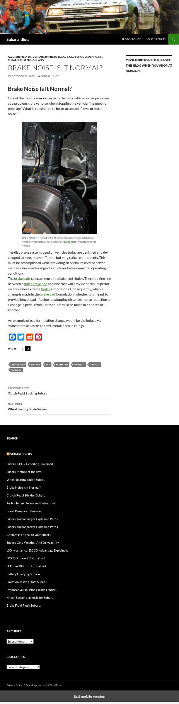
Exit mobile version (89, 696)
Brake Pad (18, 364)
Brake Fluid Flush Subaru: (24, 605)
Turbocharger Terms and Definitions (31, 503)
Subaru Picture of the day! (24, 472)
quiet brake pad (35, 284)
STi (100, 56)
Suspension (28, 60)
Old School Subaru (83, 56)
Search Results (155, 39)
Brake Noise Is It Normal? (24, 487)
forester (62, 364)
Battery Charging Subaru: (24, 574)
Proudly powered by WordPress (44, 685)
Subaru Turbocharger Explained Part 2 (32, 519)
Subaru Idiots (18, 39)
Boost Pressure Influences (24, 511)
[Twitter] (21, 337)
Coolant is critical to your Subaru (29, 534)
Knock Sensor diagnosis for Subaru (30, 597)
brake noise (70, 241)
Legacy (63, 56)
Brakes (35, 364)
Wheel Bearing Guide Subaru (27, 406)
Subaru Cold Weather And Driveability (33, 542)
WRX (41, 60)
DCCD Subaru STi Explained (26, 558)
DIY (48, 364)
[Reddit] (29, 337)
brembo (21, 56)
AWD (11, 56)
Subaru (13, 60)
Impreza (51, 56)
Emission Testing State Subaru (27, 582)
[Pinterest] (38, 337)
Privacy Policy (131, 39)
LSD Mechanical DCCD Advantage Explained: (37, 550)
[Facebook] (12, 337)
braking (46, 289)
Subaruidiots (21, 454)
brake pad (47, 294)
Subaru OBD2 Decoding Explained (30, 464)
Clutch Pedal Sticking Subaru (27, 390)
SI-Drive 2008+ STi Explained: (27, 566)
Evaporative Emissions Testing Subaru (32, 590)
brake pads (22, 278)
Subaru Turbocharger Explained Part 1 (32, 527)
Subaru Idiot (50, 76)
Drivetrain (36, 56)
